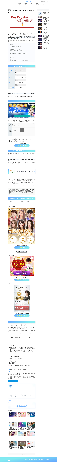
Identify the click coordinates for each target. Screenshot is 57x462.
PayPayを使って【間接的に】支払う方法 (15, 49)
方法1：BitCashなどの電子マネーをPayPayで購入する (17, 50)
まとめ (10, 59)
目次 (10, 44)
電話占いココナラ (11, 82)
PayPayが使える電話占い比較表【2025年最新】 (16, 46)
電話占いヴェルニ (12, 56)
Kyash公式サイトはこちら (13, 380)
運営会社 (42, 459)
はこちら (21, 145)
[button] (48, 1)
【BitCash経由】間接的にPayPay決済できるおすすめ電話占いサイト (18, 53)
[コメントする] (26, 406)
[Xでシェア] (17, 406)
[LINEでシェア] (24, 406)
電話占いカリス (12, 57)
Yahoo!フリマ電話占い (11, 87)
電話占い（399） (11, 400)
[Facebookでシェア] (20, 406)
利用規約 (39, 459)
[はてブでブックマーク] (22, 406)
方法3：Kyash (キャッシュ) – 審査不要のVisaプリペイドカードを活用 (19, 60)
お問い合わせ (35, 459)
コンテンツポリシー (27, 459)
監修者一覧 (32, 459)
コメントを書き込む (22, 454)
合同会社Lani (15, 386)
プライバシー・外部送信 (46, 459)
